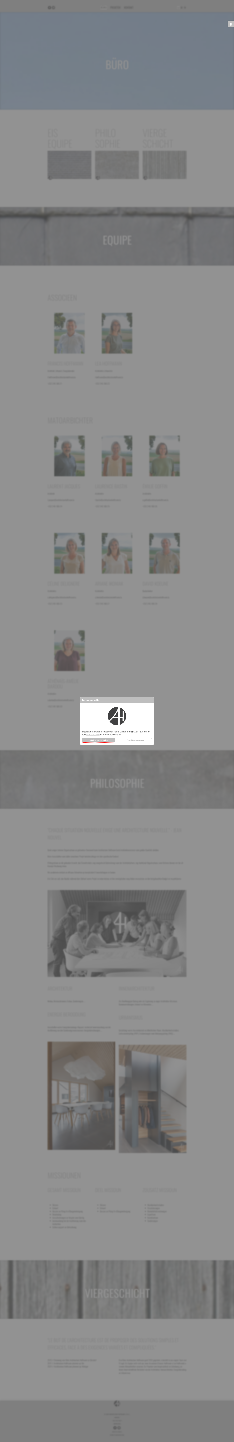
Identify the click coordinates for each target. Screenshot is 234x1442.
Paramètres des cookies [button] (135, 740)
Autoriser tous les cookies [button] (98, 740)
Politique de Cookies (92, 734)
